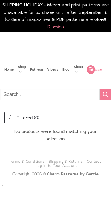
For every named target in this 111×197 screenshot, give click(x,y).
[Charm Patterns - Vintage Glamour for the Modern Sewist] (98, 69)
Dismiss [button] (55, 27)
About (78, 67)
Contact (94, 161)
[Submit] (105, 94)
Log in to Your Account (56, 165)
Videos (52, 69)
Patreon (36, 69)
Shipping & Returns (66, 161)
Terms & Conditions (27, 161)
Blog (66, 69)
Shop (22, 67)
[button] (91, 69)
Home (9, 69)
